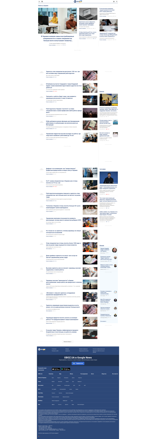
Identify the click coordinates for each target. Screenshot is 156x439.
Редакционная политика (83, 350)
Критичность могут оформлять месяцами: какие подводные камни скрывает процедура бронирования (87, 23)
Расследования (84, 373)
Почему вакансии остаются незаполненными (55, 259)
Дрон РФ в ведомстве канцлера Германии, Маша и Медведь (105, 301)
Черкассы (80, 377)
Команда (67, 348)
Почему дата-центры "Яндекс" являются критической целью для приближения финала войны (106, 258)
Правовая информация (83, 348)
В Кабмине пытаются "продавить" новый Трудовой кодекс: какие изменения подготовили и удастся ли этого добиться (64, 85)
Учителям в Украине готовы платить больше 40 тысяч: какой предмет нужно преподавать (63, 206)
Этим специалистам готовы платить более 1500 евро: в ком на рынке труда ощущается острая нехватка (63, 244)
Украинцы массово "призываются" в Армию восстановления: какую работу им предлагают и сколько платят (64, 282)
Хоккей (67, 381)
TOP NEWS (103, 169)
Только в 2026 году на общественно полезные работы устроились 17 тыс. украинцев (63, 286)
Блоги (92, 373)
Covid (72, 400)
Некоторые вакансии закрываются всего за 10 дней (56, 114)
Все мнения (103, 321)
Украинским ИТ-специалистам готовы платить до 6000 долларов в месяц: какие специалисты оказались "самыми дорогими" (108, 35)
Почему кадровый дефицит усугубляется (57, 43)
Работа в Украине (43, 5)
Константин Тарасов (104, 261)
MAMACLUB (65, 400)
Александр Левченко (104, 317)
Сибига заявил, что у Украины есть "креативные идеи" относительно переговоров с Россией (108, 213)
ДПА (74, 385)
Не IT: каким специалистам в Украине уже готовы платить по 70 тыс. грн (61, 182)
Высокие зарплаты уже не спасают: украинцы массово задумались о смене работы (63, 269)
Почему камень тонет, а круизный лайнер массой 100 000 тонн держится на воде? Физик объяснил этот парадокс (106, 122)
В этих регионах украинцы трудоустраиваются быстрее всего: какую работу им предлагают (107, 10)
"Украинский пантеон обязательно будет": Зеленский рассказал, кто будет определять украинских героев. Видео (108, 187)
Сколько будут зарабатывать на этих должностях (56, 172)
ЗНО (79, 385)
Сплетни (59, 404)
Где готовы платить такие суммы (52, 75)
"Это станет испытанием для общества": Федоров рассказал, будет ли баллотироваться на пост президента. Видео (108, 199)
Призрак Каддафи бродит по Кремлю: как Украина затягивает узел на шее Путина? (104, 250)
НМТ (85, 385)
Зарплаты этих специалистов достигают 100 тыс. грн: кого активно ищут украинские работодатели (63, 72)
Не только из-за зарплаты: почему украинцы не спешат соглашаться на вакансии (63, 231)
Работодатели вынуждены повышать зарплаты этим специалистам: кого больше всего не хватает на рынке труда (63, 195)
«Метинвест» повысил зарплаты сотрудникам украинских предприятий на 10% (60, 293)
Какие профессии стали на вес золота (53, 247)
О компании (54, 348)
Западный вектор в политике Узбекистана (105, 315)
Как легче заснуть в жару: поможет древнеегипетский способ (105, 134)
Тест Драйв (54, 389)
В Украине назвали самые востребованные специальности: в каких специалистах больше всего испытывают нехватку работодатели (57, 38)
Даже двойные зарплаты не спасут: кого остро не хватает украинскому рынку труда (61, 256)
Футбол (53, 381)
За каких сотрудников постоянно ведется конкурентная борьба (59, 199)
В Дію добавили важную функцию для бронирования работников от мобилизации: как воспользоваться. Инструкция (62, 123)
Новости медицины (55, 400)
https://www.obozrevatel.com (102, 412)
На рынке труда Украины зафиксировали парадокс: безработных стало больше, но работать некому (62, 331)
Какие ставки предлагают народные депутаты (55, 321)
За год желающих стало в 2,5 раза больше (54, 271)
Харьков (58, 377)
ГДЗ (52, 385)
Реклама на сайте (55, 350)
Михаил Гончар (103, 269)
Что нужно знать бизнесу (84, 26)
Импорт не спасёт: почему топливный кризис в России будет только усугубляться (106, 266)
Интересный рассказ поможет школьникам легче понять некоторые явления (106, 126)
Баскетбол (60, 381)
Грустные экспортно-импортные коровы (105, 308)
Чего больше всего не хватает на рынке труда (55, 234)
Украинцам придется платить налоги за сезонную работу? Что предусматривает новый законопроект (62, 318)
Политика (51, 373)
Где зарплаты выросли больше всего (107, 38)
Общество (104, 373)
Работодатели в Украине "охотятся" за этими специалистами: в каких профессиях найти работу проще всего (64, 110)
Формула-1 (80, 381)
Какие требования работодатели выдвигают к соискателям (58, 209)
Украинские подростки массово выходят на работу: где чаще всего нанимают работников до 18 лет (63, 134)
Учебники (59, 385)
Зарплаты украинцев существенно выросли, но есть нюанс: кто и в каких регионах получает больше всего (63, 306)
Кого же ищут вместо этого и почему (53, 222)
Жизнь (71, 373)
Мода (73, 404)
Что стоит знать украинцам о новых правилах (55, 89)
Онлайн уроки (67, 385)
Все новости (115, 373)
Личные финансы (49, 248)
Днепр (73, 377)
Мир (60, 373)
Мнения (102, 245)
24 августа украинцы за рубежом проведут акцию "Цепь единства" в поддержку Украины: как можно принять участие (109, 109)
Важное (102, 91)
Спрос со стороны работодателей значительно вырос (57, 137)
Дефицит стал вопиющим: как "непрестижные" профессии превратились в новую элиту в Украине (61, 169)
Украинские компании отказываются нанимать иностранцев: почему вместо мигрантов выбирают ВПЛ (63, 219)
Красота (66, 404)
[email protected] (52, 430)
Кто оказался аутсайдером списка (53, 309)
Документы (67, 350)
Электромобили (63, 389)
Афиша (53, 404)
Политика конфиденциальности (99, 348)
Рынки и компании (52, 45)
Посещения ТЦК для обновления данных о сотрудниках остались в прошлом (61, 126)
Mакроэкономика (49, 323)
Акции (70, 389)
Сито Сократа (102, 295)
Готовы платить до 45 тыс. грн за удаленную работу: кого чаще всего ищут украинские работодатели (87, 33)
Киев (53, 377)
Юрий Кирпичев (103, 310)
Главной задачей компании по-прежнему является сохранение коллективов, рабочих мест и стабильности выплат (63, 297)
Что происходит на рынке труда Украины (54, 100)
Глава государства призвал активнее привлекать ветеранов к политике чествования (107, 191)
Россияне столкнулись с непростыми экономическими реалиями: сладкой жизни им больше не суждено (106, 293)
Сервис (77, 389)
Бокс (73, 381)
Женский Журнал (81, 404)
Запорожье (66, 377)
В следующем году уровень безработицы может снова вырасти (58, 334)
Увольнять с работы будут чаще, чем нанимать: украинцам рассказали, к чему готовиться (61, 97)
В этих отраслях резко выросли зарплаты (54, 184)
